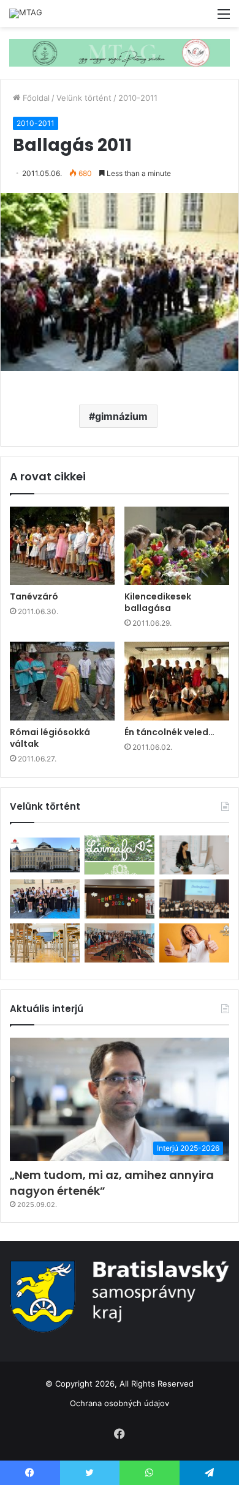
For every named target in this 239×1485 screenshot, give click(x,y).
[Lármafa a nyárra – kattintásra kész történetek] (119, 855)
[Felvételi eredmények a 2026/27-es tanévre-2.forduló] (194, 943)
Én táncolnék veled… (169, 732)
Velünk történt (84, 98)
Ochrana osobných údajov (119, 1403)
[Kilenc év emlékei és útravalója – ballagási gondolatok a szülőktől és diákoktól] (45, 899)
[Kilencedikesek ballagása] (176, 546)
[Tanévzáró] (62, 546)
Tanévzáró (34, 596)
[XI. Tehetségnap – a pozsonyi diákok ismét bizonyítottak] (119, 899)
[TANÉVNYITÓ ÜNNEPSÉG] (45, 855)
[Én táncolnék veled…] (176, 681)
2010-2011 (137, 98)
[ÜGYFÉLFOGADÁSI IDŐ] (194, 855)
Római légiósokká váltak (50, 738)
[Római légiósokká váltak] (62, 681)
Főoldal (35, 98)
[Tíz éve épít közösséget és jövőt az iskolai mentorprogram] (119, 943)
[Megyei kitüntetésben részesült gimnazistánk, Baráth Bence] (194, 899)
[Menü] (224, 18)
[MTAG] (25, 13)
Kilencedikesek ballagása (157, 602)
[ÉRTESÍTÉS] (45, 943)
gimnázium (121, 416)
